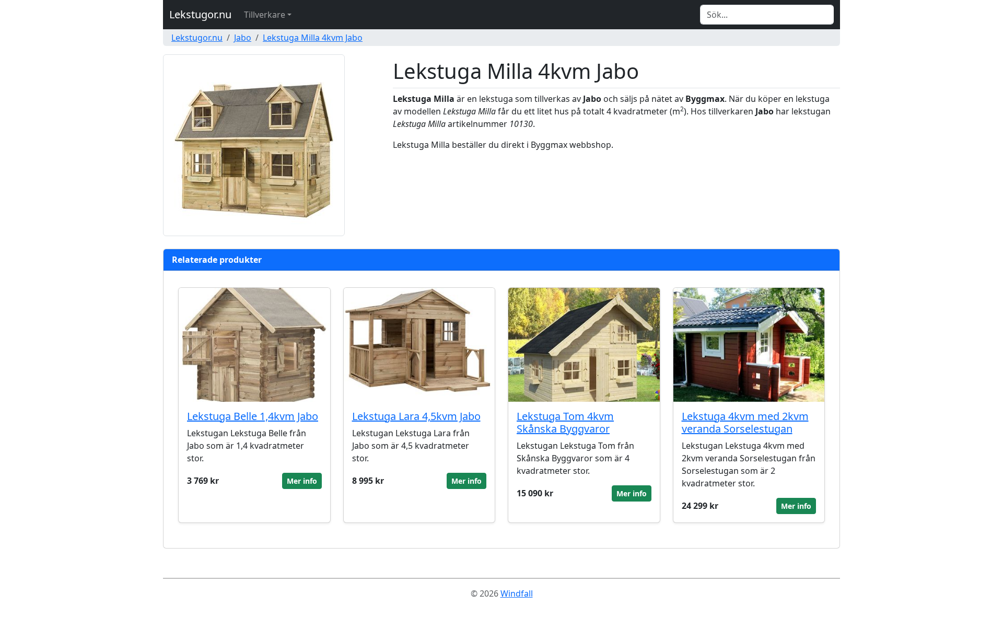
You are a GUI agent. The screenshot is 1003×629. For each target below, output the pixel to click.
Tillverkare (264, 14)
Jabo (242, 37)
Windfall (516, 593)
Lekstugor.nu (200, 14)
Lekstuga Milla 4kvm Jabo (313, 37)
